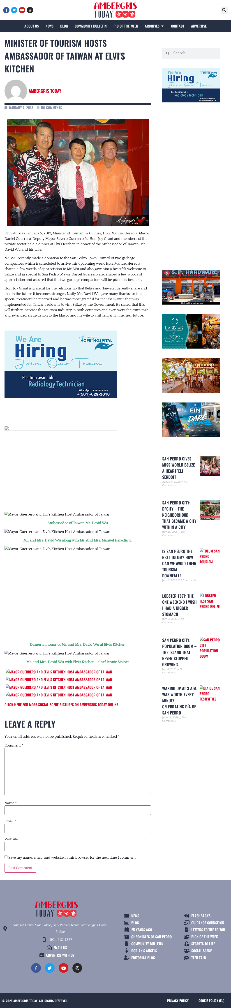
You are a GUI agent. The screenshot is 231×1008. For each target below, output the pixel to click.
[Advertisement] (78, 592)
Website (11, 839)
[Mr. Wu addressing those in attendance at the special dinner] (59, 679)
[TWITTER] (14, 10)
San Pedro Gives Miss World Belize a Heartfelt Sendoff (178, 468)
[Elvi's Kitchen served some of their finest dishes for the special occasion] (59, 687)
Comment (14, 745)
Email (10, 821)
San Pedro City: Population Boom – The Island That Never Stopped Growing (179, 652)
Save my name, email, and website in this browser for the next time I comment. (72, 857)
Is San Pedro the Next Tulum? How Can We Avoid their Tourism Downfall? (179, 563)
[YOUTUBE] (22, 10)
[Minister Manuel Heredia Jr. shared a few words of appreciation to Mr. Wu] (59, 672)
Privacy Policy (178, 1000)
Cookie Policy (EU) (211, 1000)
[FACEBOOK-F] (6, 10)
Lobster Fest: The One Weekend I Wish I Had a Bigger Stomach (179, 605)
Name (11, 803)
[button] (224, 10)
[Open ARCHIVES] (162, 26)
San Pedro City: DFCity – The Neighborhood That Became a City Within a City (179, 515)
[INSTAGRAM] (30, 10)
